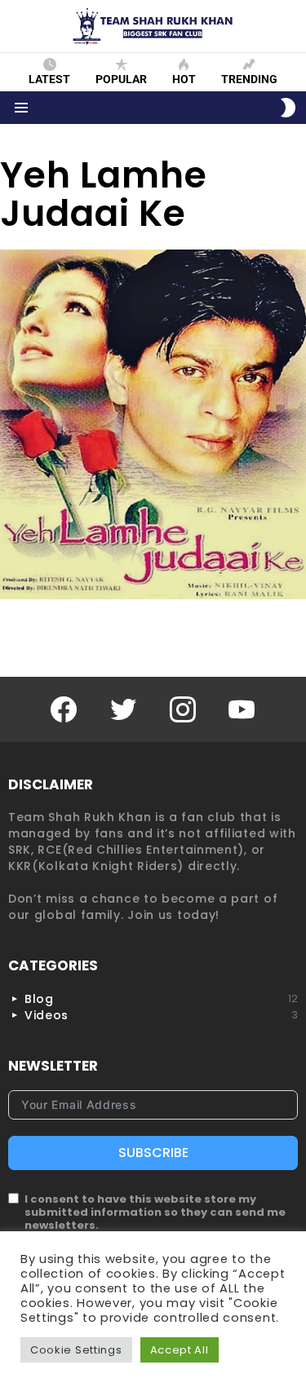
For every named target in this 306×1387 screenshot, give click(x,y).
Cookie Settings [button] (76, 1350)
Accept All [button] (179, 1350)
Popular (121, 79)
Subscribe (153, 1152)
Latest (49, 79)
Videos (161, 1015)
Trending (249, 79)
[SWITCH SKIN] (288, 107)
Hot (184, 79)
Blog (161, 999)
